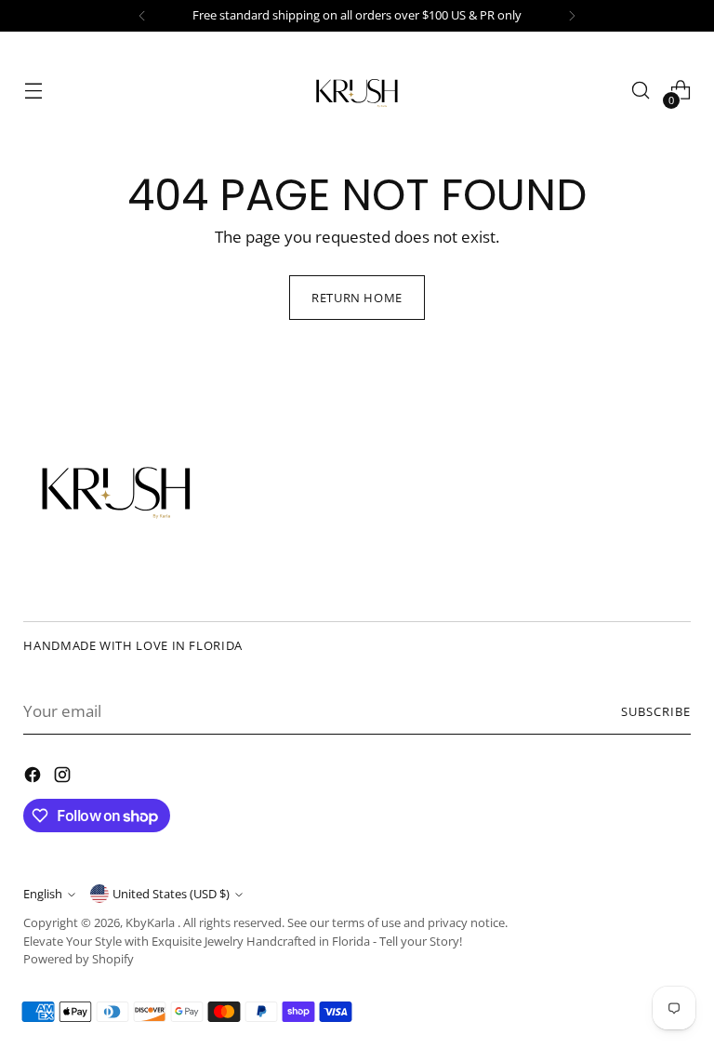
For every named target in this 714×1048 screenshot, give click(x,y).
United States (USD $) (171, 893)
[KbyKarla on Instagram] (64, 777)
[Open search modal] (641, 91)
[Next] (571, 16)
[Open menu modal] (33, 91)
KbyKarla (152, 922)
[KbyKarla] (357, 90)
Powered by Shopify (78, 958)
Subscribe (656, 711)
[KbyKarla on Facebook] (34, 777)
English (42, 893)
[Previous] (142, 16)
